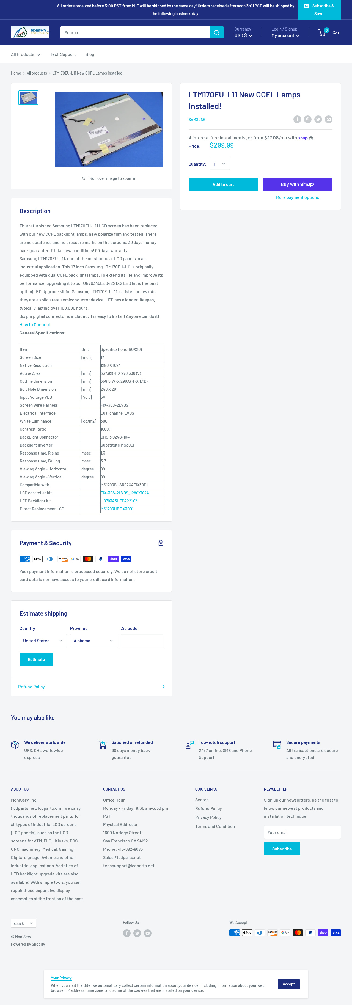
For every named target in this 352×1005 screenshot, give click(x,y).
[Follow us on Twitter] (137, 933)
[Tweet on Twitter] (318, 119)
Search (202, 799)
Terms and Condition (215, 826)
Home (16, 73)
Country (27, 628)
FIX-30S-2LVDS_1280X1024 (125, 492)
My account (283, 35)
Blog (90, 54)
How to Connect (35, 324)
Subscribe (282, 848)
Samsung (197, 119)
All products (37, 73)
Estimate (36, 659)
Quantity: (198, 163)
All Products (22, 54)
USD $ (19, 923)
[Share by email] (328, 119)
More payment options (297, 197)
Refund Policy (31, 686)
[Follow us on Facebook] (127, 933)
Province (79, 628)
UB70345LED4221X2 (119, 500)
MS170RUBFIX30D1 (117, 508)
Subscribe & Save (323, 9)
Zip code (129, 628)
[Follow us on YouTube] (148, 933)
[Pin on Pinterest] (308, 119)
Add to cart (223, 184)
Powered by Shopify (28, 944)
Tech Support (63, 54)
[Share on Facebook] (297, 119)
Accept (289, 984)
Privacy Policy (208, 817)
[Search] (217, 32)
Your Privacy (61, 978)
